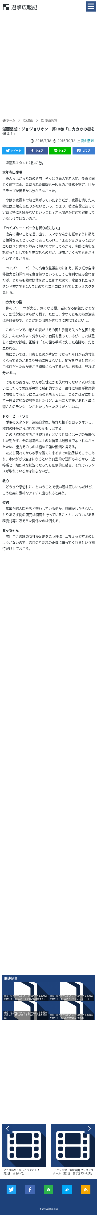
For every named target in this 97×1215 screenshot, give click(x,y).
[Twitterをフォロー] (11, 1189)
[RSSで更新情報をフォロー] (86, 1189)
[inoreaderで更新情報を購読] (67, 1189)
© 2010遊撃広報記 (49, 1208)
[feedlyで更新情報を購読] (48, 1189)
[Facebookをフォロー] (30, 1189)
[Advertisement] (48, 64)
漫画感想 (87, 141)
